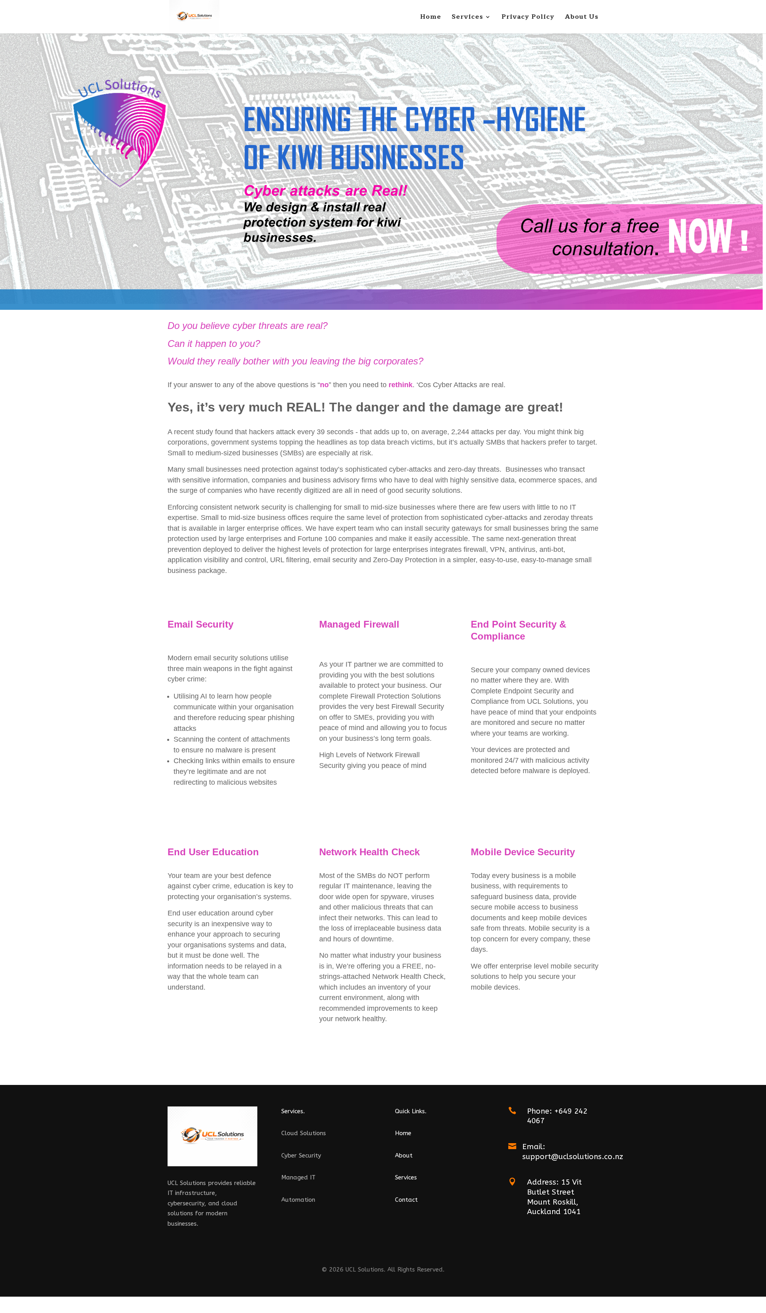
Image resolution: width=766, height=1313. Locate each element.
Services (467, 18)
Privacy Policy (528, 18)
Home (430, 18)
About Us (581, 18)
